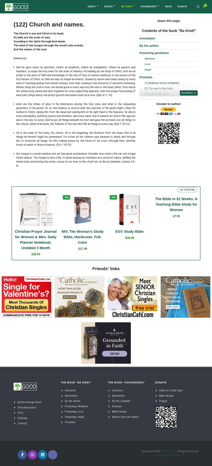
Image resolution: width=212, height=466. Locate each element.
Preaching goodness (154, 53)
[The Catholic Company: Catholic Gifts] (185, 297)
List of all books (187, 190)
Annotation (147, 38)
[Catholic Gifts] (79, 297)
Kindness (150, 58)
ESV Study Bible (129, 231)
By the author (149, 45)
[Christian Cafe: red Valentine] (26, 297)
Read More (187, 93)
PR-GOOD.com (168, 451)
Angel (148, 69)
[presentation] (11, 226)
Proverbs (145, 77)
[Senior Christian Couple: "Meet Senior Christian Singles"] (132, 297)
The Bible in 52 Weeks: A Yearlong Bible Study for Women (176, 204)
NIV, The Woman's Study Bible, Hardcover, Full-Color (83, 237)
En (204, 6)
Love (147, 64)
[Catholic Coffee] (106, 343)
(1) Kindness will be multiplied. (162, 83)
